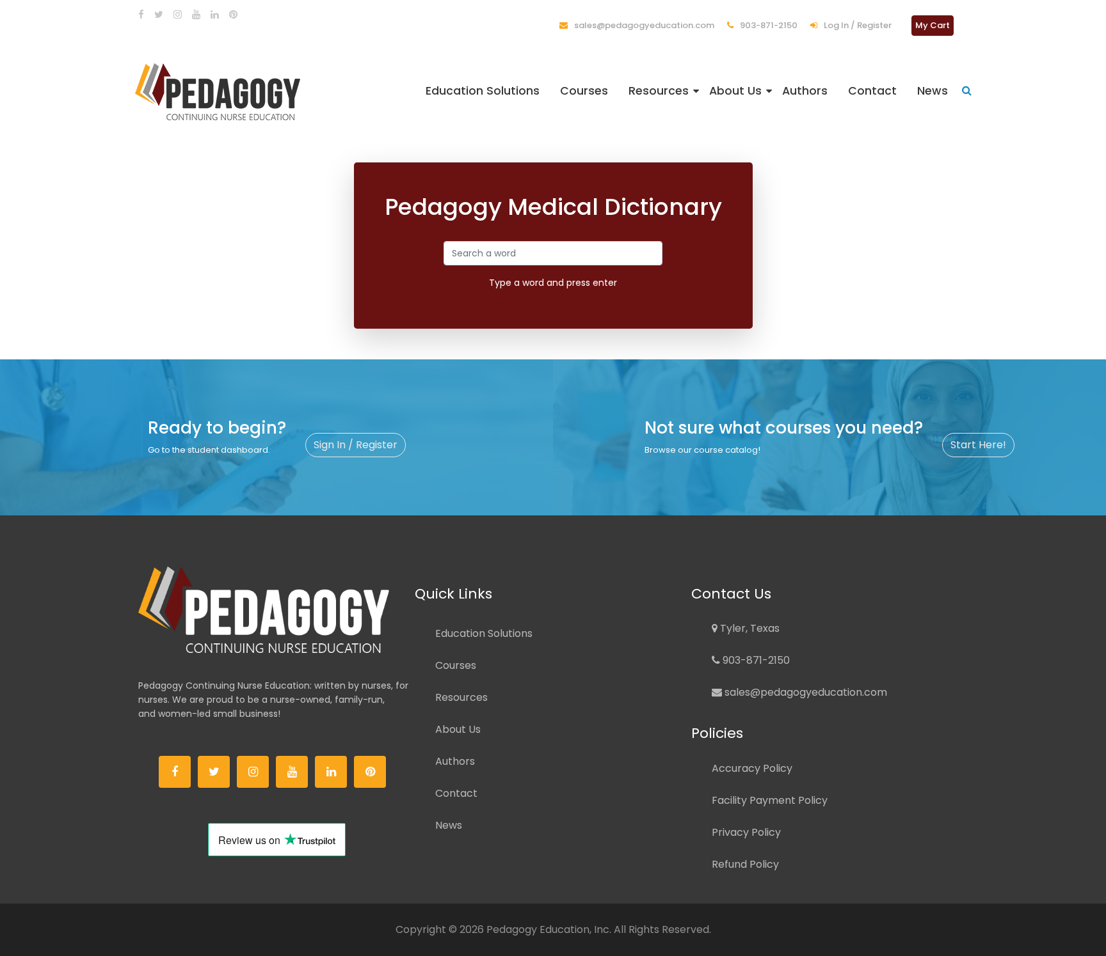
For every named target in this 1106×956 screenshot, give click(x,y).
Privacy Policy (746, 832)
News (932, 90)
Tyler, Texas (748, 628)
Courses (584, 90)
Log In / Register (857, 25)
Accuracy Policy (752, 768)
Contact (872, 90)
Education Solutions (483, 90)
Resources (659, 90)
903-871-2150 (767, 25)
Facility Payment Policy (770, 800)
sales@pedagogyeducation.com (643, 25)
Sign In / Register (355, 444)
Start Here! (978, 444)
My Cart (932, 25)
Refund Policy (745, 864)
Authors (805, 90)
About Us (735, 90)
